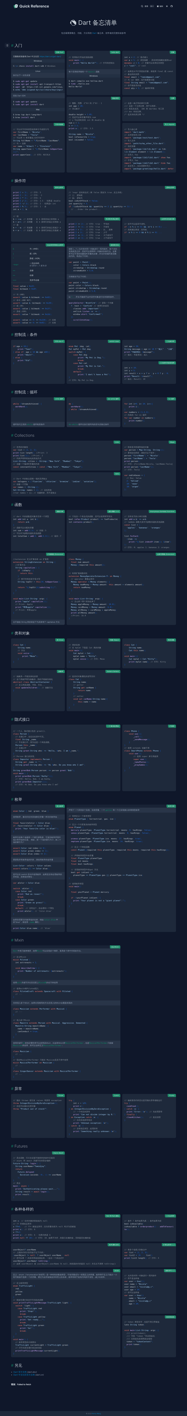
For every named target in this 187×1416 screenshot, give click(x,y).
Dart (94, 33)
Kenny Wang (96, 1413)
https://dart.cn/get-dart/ (50, 56)
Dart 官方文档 (20, 1372)
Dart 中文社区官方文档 (24, 1374)
